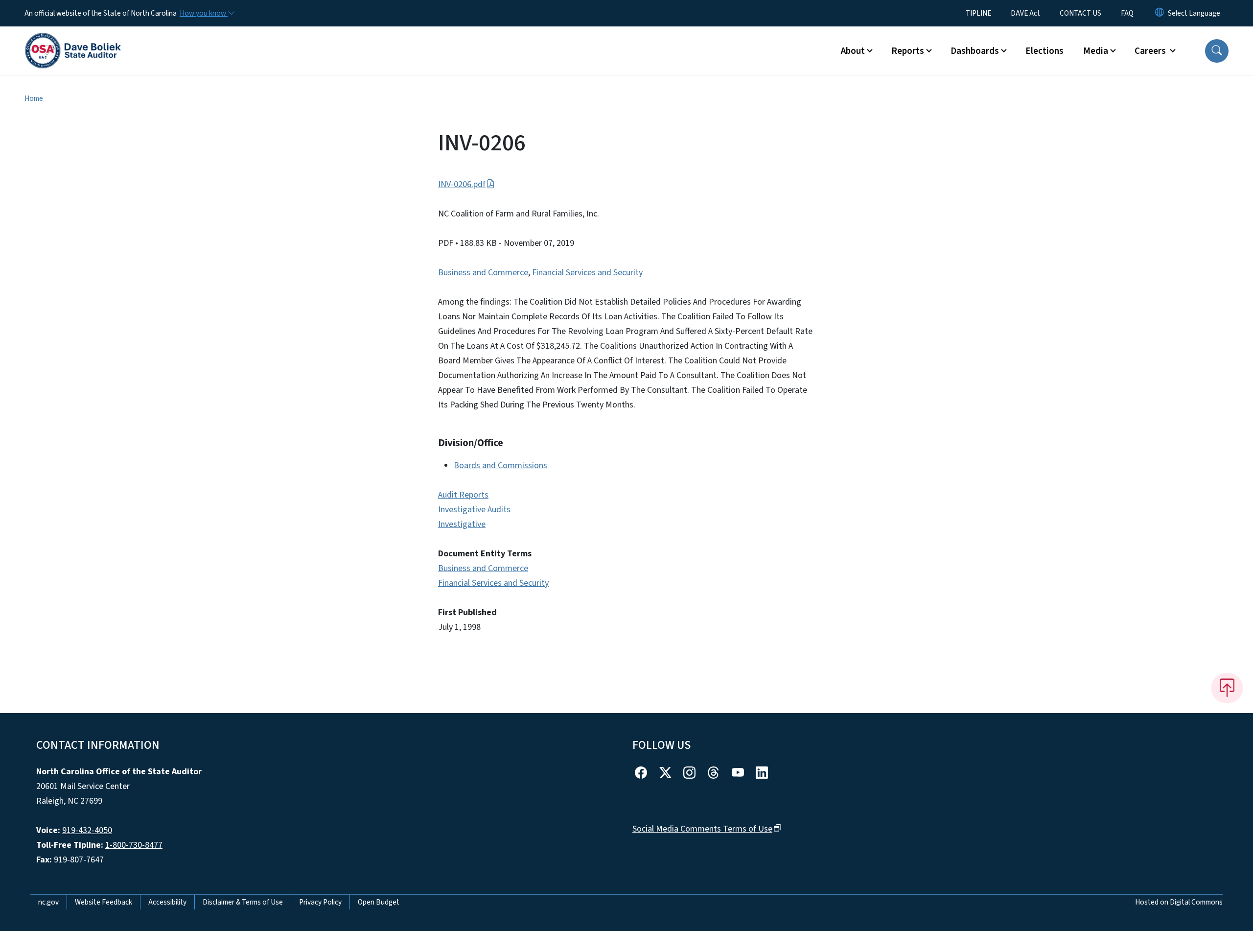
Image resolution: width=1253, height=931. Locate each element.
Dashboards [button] (975, 51)
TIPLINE (978, 13)
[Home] (72, 39)
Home (33, 98)
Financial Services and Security (587, 272)
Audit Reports (463, 495)
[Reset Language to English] (1159, 13)
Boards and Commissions (500, 465)
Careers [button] (1151, 51)
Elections (1044, 51)
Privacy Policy (320, 902)
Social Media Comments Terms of (702, 829)
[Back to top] (1227, 688)
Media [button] (1095, 51)
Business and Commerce (483, 272)
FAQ (1127, 13)
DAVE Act (1025, 13)
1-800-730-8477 (133, 845)
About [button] (853, 51)
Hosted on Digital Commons (1179, 902)
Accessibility (167, 902)
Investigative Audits (474, 509)
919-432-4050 (87, 830)
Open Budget (378, 902)
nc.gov (48, 902)
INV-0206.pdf (462, 184)
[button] (1217, 51)
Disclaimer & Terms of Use (243, 902)
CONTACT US (1080, 13)
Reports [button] (907, 51)
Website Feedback (103, 902)
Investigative (462, 524)
